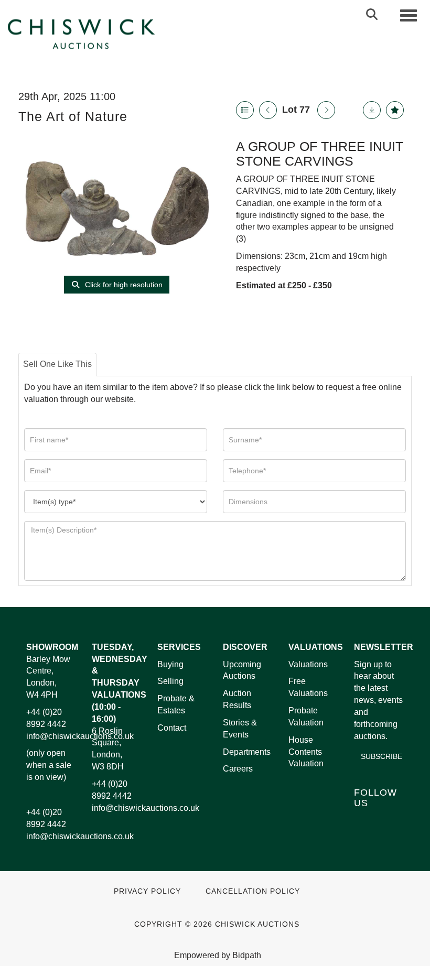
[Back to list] (245, 110)
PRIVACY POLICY (147, 891)
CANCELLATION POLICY (253, 891)
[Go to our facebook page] (364, 821)
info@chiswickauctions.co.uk (80, 736)
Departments (247, 751)
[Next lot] (326, 110)
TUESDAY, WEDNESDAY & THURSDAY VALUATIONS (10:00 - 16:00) (119, 683)
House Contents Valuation (306, 751)
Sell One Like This (57, 364)
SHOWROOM (52, 647)
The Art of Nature (72, 116)
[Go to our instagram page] (386, 834)
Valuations (308, 664)
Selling (170, 681)
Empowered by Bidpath (217, 955)
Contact (171, 727)
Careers (238, 768)
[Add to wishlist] (395, 110)
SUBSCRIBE (381, 756)
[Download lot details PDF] (372, 110)
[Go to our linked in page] (386, 821)
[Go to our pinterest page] (364, 834)
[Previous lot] (268, 110)
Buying (170, 664)
